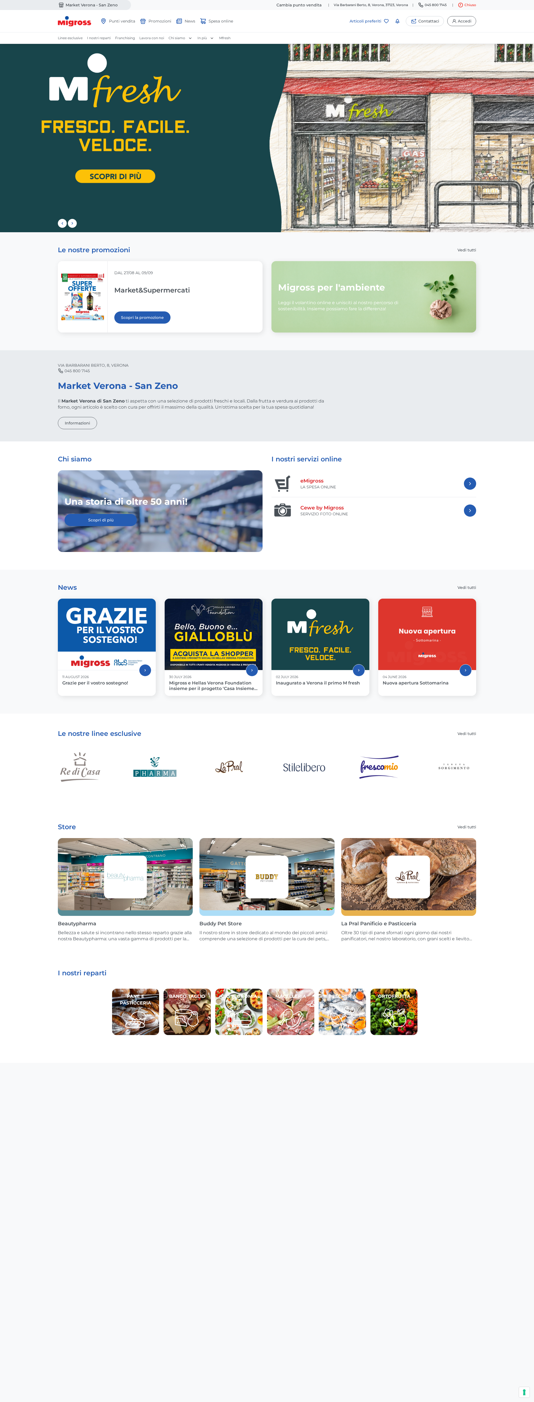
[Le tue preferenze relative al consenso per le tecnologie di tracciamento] (524, 1392)
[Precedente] (62, 223)
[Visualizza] (470, 484)
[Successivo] (72, 223)
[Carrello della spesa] (397, 21)
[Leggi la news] (145, 670)
